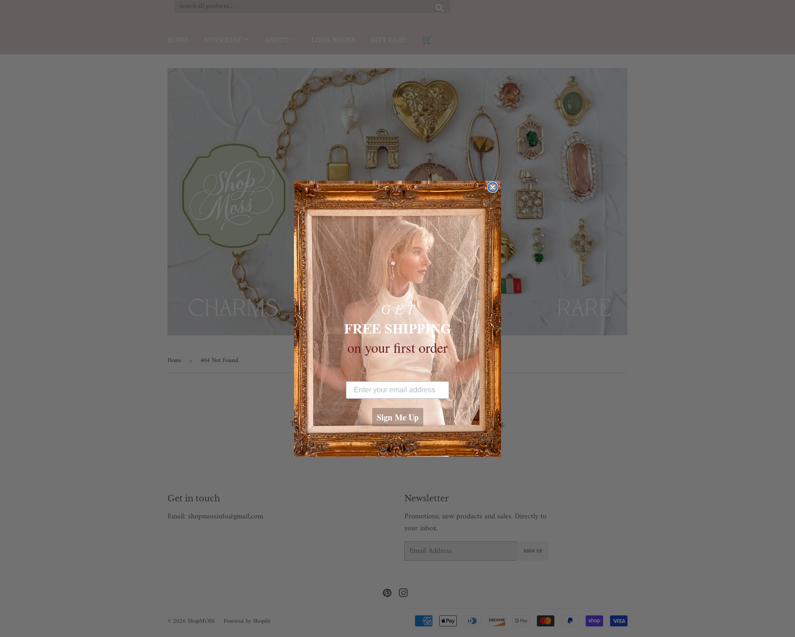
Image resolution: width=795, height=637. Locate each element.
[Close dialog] (492, 187)
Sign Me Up (398, 417)
